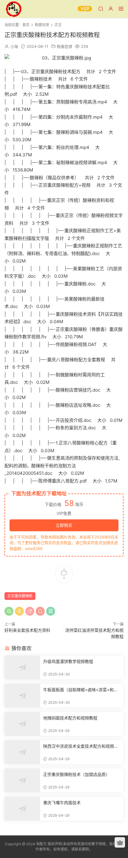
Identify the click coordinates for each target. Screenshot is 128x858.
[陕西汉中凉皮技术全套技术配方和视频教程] (22, 752)
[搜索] (100, 8)
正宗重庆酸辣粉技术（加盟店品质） (76, 774)
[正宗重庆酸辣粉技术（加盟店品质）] (22, 780)
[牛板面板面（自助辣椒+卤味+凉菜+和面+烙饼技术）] (22, 696)
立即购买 (64, 525)
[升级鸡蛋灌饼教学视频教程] (22, 667)
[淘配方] (13, 9)
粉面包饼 (64, 46)
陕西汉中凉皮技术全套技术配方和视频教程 (80, 746)
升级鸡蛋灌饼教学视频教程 (68, 661)
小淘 (14, 46)
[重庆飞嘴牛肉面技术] (22, 809)
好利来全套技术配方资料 (27, 630)
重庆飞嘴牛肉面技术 (62, 802)
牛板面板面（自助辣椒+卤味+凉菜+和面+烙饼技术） (80, 690)
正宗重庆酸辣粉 (19, 596)
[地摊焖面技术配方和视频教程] (22, 724)
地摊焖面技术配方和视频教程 (70, 717)
